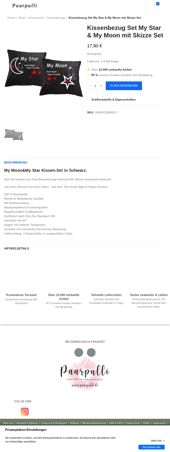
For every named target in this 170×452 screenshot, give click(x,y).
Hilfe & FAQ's (116, 423)
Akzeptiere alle (151, 447)
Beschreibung (15, 162)
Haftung (74, 423)
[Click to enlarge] (11, 115)
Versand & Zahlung (27, 423)
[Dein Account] (164, 5)
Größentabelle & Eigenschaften (113, 99)
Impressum (159, 423)
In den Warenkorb (124, 85)
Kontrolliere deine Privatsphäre (27, 271)
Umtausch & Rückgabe (54, 423)
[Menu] (9, 5)
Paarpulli (25, 5)
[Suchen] (149, 5)
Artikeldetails (16, 248)
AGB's (146, 423)
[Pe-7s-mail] (78, 352)
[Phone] (91, 352)
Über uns (8, 423)
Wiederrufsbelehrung (94, 423)
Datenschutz (133, 423)
